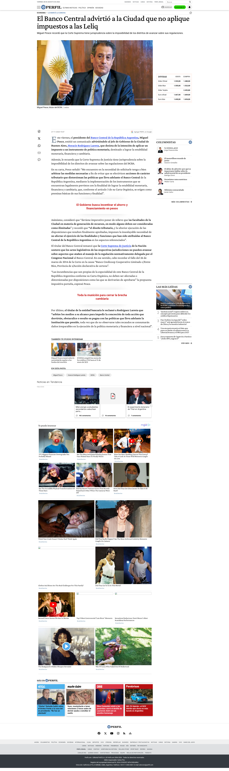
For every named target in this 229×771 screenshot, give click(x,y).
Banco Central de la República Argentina (114, 137)
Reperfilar (117, 742)
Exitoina (167, 742)
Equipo (122, 753)
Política (82, 8)
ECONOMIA (41, 13)
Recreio (142, 749)
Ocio (102, 742)
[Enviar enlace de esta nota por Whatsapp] (39, 146)
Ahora (36, 742)
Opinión (90, 8)
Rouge (122, 746)
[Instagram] (118, 733)
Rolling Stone (124, 749)
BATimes (133, 746)
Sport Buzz (134, 749)
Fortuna (106, 746)
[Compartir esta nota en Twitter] (39, 138)
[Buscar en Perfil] (190, 2)
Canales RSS (82, 753)
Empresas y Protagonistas (139, 742)
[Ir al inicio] (51, 7)
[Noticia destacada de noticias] (51, 687)
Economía (62, 742)
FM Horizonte (142, 746)
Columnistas (166, 142)
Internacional (80, 742)
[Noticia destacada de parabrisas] (139, 687)
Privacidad (115, 753)
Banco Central (104, 375)
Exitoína (150, 2)
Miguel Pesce (57, 375)
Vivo (180, 742)
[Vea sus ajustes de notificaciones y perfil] (189, 7)
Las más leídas (166, 286)
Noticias (136, 2)
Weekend (98, 746)
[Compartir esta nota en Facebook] (39, 131)
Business (128, 2)
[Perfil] (51, 680)
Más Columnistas (180, 202)
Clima (89, 742)
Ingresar (168, 7)
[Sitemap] (130, 733)
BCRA (92, 375)
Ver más (185, 343)
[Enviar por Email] (39, 153)
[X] (105, 733)
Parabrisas (115, 746)
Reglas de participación (135, 753)
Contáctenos (105, 753)
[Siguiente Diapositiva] (150, 405)
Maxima (149, 749)
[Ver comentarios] (190, 13)
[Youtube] (111, 733)
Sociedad (99, 8)
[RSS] (124, 733)
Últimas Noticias (70, 8)
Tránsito (148, 753)
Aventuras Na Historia (109, 749)
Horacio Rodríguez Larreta (83, 145)
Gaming (174, 742)
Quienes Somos (93, 753)
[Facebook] (99, 733)
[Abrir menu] (39, 7)
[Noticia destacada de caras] (109, 687)
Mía (127, 746)
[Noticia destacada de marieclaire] (80, 687)
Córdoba (108, 742)
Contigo (96, 749)
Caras (143, 2)
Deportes (95, 742)
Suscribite (180, 7)
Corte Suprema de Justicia (116, 245)
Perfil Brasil (158, 2)
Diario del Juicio (189, 742)
